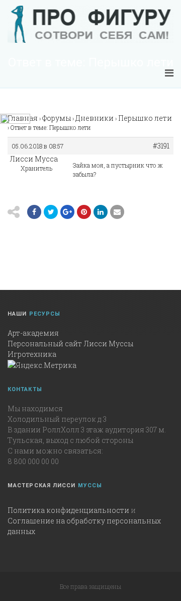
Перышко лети (145, 118)
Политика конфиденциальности (68, 510)
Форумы (56, 118)
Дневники (94, 118)
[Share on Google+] (67, 212)
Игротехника (32, 354)
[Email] (101, 212)
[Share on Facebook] (34, 212)
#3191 (161, 146)
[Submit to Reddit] (84, 212)
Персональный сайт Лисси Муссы (70, 343)
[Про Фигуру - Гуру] (90, 24)
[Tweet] (51, 212)
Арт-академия (33, 333)
